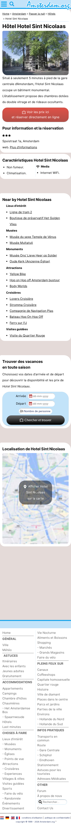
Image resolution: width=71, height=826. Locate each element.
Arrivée (21, 396)
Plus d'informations (23, 147)
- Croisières (10, 769)
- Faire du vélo (12, 793)
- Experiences (12, 774)
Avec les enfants (14, 666)
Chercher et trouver (37, 420)
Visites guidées (13, 783)
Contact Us (45, 808)
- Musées (9, 744)
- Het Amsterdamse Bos (16, 710)
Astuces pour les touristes (49, 772)
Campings (9, 693)
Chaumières (11, 703)
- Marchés (44, 647)
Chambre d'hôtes (14, 698)
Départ (21, 403)
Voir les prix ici (35, 114)
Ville (5, 645)
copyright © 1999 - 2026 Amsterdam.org (35, 821)
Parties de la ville (49, 709)
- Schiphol (44, 755)
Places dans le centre (52, 699)
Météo (7, 650)
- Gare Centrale (48, 750)
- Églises (8, 754)
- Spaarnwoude (13, 717)
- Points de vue (13, 759)
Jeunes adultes (13, 671)
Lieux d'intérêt (12, 739)
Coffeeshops (46, 675)
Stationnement (48, 765)
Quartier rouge (48, 684)
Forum (41, 791)
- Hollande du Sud (50, 724)
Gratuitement (11, 676)
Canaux (42, 670)
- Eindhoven (45, 760)
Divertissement (13, 808)
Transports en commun (47, 738)
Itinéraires (9, 661)
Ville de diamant (48, 694)
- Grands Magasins (50, 652)
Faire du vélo (46, 657)
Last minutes (11, 727)
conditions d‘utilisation (32, 818)
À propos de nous (49, 796)
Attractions (10, 764)
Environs (43, 714)
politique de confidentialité (57, 818)
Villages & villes (13, 779)
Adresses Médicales (51, 779)
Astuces (11, 656)
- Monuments (11, 749)
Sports (7, 788)
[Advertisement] (35, 186)
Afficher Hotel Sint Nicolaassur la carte (37, 492)
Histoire (43, 689)
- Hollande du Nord (50, 719)
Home (6, 633)
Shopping (44, 642)
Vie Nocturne (46, 633)
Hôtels (7, 722)
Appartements (12, 688)
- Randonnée (11, 798)
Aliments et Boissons (52, 638)
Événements (11, 803)
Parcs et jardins (48, 704)
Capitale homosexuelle (53, 679)
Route (41, 745)
